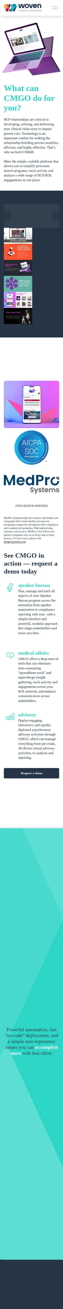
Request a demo (31, 773)
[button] (8, 216)
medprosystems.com (15, 541)
